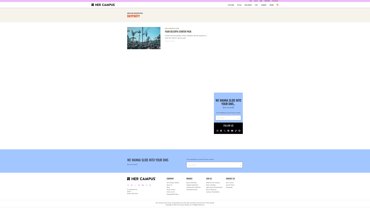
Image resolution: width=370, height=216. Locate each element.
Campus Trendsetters (212, 192)
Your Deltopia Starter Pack (178, 31)
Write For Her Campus (213, 183)
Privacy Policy (171, 189)
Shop (168, 187)
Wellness (248, 5)
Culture (231, 5)
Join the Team (230, 185)
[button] (277, 5)
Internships (229, 187)
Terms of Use (171, 192)
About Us (169, 185)
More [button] (272, 5)
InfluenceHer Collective (193, 187)
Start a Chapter (211, 185)
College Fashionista (192, 185)
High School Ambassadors (214, 187)
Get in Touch (230, 183)
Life (256, 5)
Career (263, 5)
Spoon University (191, 183)
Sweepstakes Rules (172, 194)
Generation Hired (191, 189)
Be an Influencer (211, 189)
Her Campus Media (173, 183)
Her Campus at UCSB (172, 28)
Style (239, 5)
